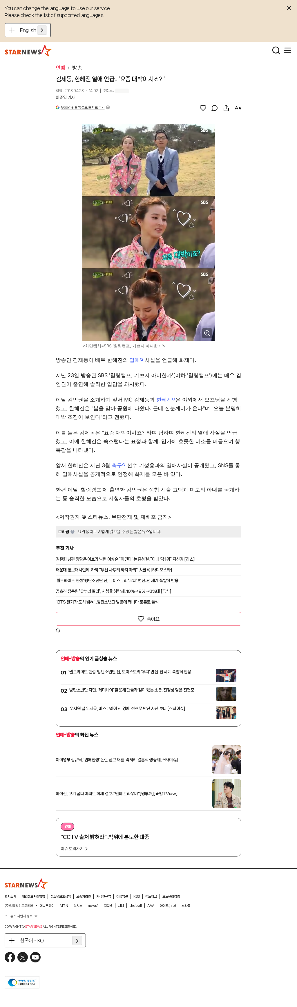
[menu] (287, 50)
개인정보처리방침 (33, 896)
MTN (64, 905)
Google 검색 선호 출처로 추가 (82, 107)
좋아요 (153, 618)
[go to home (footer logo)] (26, 883)
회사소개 (10, 896)
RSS (136, 896)
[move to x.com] (22, 957)
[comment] (214, 107)
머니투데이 (47, 905)
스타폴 (186, 905)
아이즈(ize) (168, 905)
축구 (117, 465)
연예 (60, 68)
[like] (203, 107)
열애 (134, 360)
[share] (226, 107)
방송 (77, 68)
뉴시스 (78, 905)
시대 (121, 905)
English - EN (33, 30)
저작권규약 (103, 896)
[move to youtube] (35, 957)
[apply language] (42, 30)
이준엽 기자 (65, 97)
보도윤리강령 (171, 896)
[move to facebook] (10, 957)
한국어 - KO (32, 940)
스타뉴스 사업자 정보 (18, 916)
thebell (135, 905)
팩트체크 (151, 896)
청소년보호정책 (60, 896)
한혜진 (164, 400)
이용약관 (122, 896)
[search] (276, 50)
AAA (150, 905)
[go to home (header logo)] (28, 50)
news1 (93, 905)
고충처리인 (83, 896)
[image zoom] (207, 333)
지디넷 (108, 905)
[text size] (237, 107)
